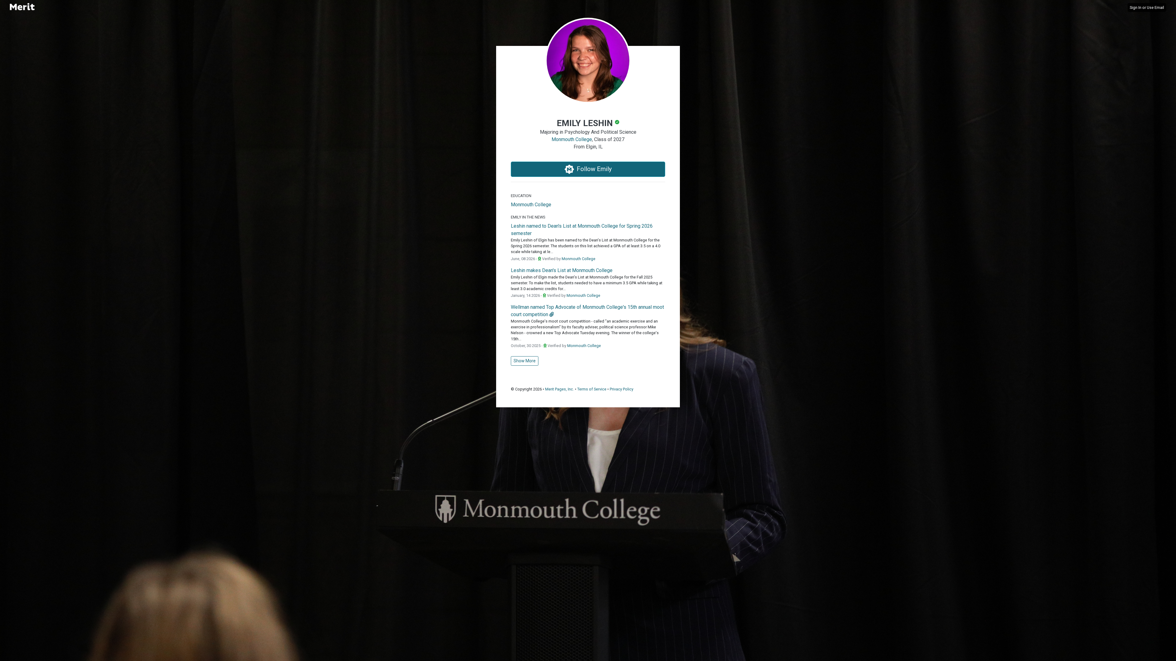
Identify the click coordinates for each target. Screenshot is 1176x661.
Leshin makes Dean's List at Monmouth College (561, 270)
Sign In (1135, 7)
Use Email (1155, 7)
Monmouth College (572, 139)
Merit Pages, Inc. (559, 389)
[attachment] (551, 314)
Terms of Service (591, 389)
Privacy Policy (621, 389)
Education (521, 195)
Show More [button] (525, 360)
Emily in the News (528, 217)
